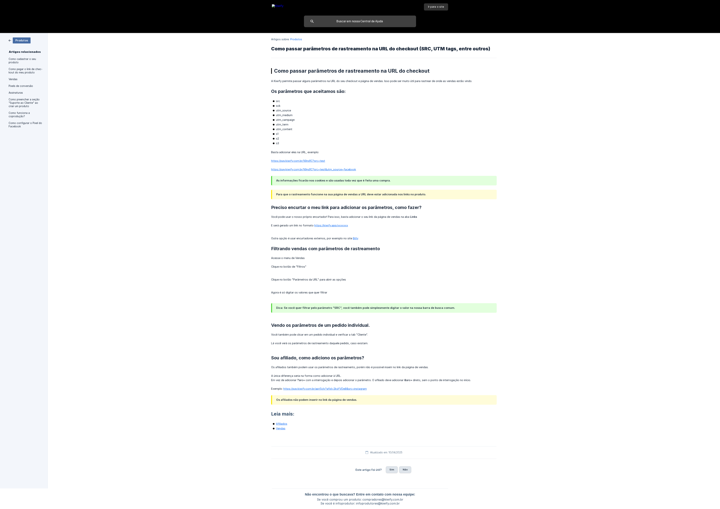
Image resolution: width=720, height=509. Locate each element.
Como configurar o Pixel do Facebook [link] (25, 125)
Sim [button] (391, 469)
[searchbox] (360, 21)
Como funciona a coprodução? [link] (19, 114)
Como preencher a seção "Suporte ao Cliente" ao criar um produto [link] (24, 103)
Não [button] (405, 469)
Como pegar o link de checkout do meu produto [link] (25, 71)
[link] (20, 40)
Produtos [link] (296, 39)
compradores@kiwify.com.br (382, 499)
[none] (278, 6)
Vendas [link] (13, 79)
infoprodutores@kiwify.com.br (378, 503)
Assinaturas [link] (16, 92)
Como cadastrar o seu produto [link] (22, 60)
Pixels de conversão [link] (21, 85)
